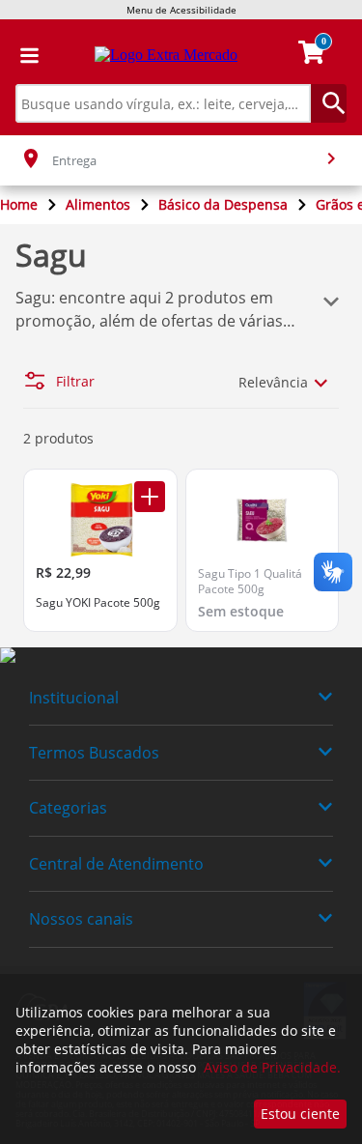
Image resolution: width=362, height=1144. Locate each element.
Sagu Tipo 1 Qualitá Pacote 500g (250, 581)
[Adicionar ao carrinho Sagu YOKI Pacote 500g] (149, 496)
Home (19, 204)
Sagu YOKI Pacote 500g (98, 603)
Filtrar (75, 381)
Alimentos (98, 204)
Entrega (74, 160)
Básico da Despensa (223, 204)
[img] (181, 656)
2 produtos (58, 438)
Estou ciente (300, 1113)
